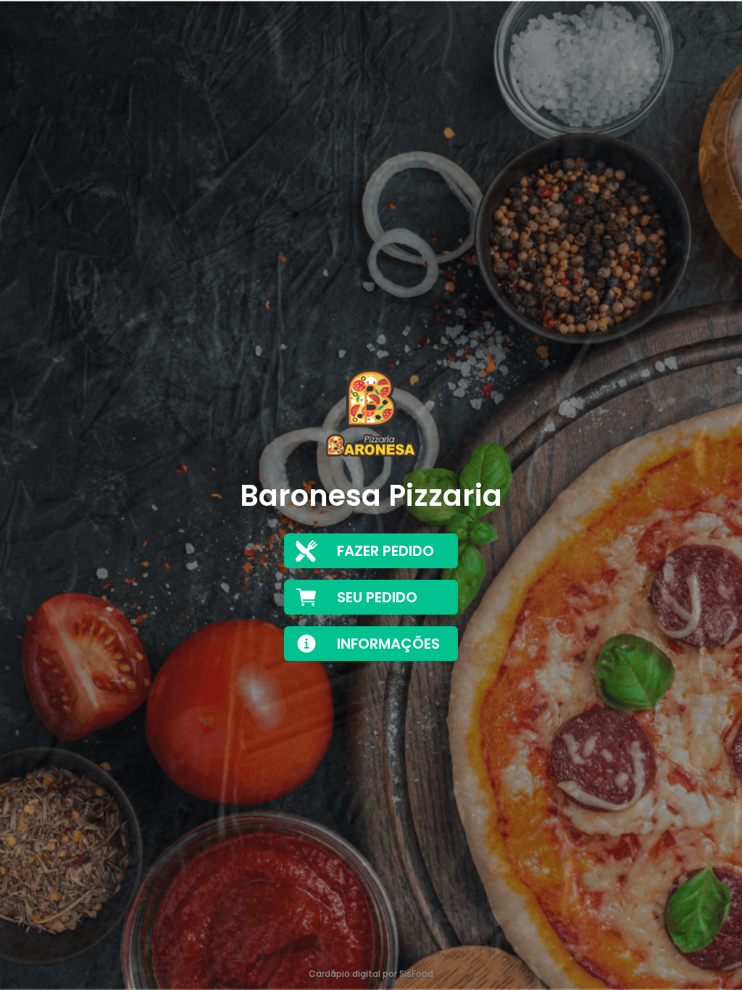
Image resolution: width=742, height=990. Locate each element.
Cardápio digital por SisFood (371, 974)
